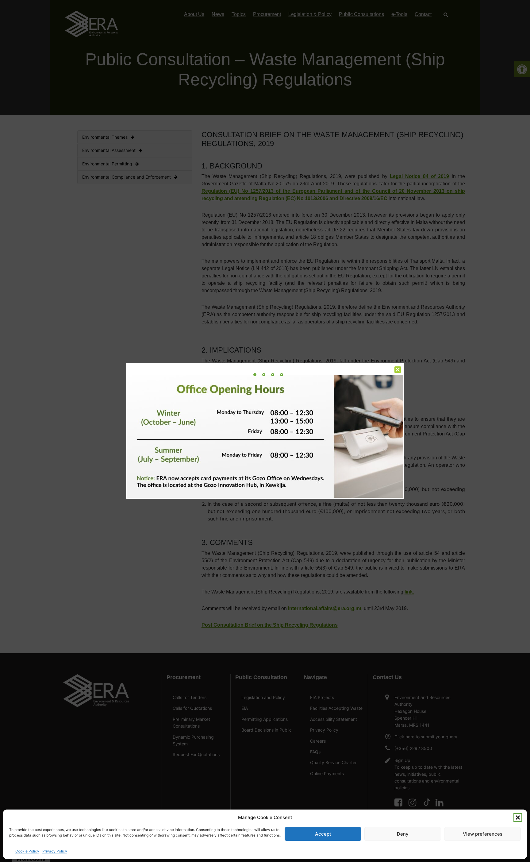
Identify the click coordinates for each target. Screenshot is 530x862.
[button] (518, 817)
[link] (254, 374)
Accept (323, 834)
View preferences (482, 834)
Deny (403, 834)
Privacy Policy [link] (54, 851)
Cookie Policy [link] (27, 851)
